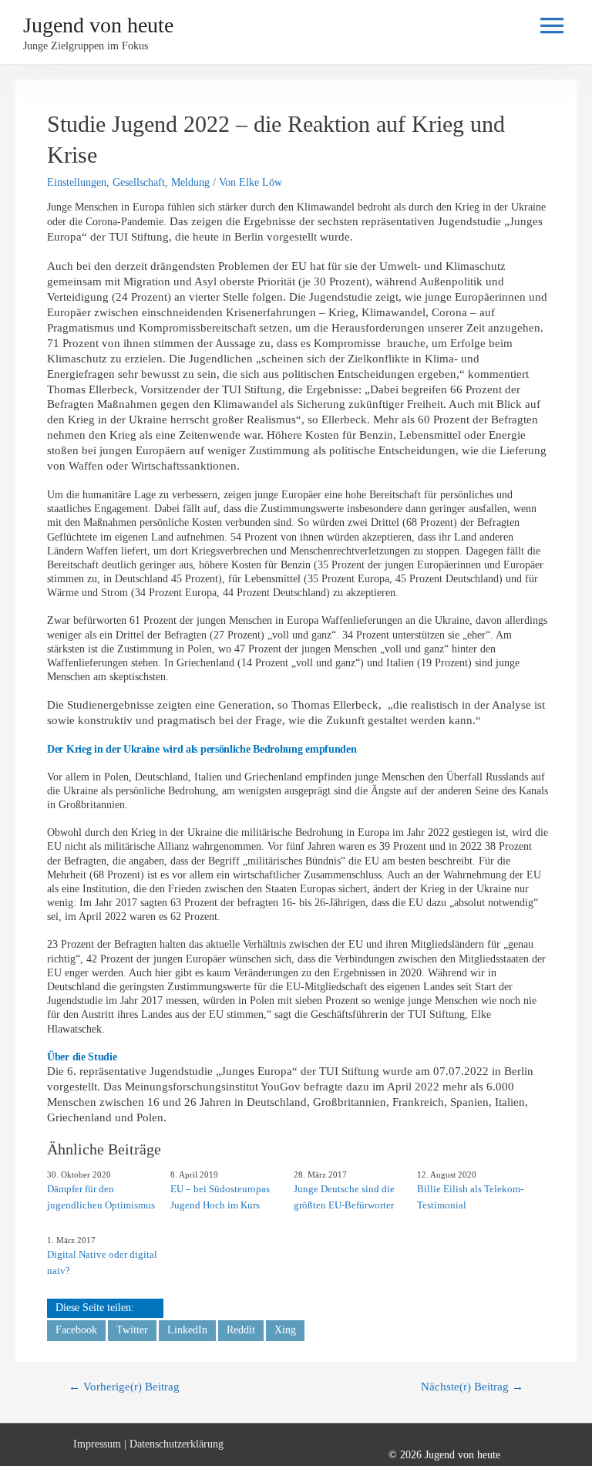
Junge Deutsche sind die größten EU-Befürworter (344, 1197)
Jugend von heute (98, 25)
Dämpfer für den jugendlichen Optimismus (101, 1197)
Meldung (190, 182)
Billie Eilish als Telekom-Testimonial (470, 1197)
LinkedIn (187, 1330)
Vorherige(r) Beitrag (124, 1386)
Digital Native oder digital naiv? (102, 1262)
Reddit (241, 1330)
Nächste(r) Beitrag (472, 1386)
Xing (285, 1330)
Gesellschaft (139, 182)
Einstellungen (76, 182)
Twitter (132, 1330)
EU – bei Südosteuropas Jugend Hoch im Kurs (220, 1197)
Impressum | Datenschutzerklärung (148, 1444)
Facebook (76, 1330)
